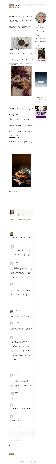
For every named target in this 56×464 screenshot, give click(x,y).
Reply (11, 241)
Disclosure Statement (41, 97)
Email (10, 441)
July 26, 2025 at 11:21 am (16, 323)
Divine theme (28, 461)
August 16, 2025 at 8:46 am (17, 393)
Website (10, 445)
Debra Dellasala (17, 262)
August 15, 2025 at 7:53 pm (16, 375)
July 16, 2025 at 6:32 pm (16, 263)
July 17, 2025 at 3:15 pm (16, 284)
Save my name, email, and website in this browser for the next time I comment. (19, 451)
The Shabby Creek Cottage (14, 6)
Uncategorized (24, 204)
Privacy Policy (36, 97)
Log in (36, 462)
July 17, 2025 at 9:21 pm (16, 311)
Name (10, 438)
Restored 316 (34, 461)
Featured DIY (20, 204)
